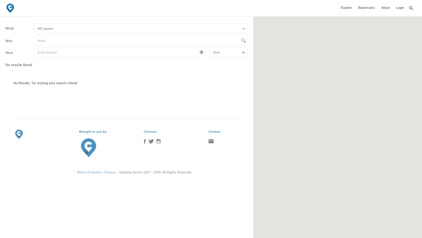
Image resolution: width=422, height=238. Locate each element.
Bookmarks (366, 7)
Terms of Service (89, 172)
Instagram (158, 142)
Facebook (145, 142)
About (385, 7)
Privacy (110, 172)
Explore (346, 7)
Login (400, 7)
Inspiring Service (131, 172)
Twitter (151, 142)
